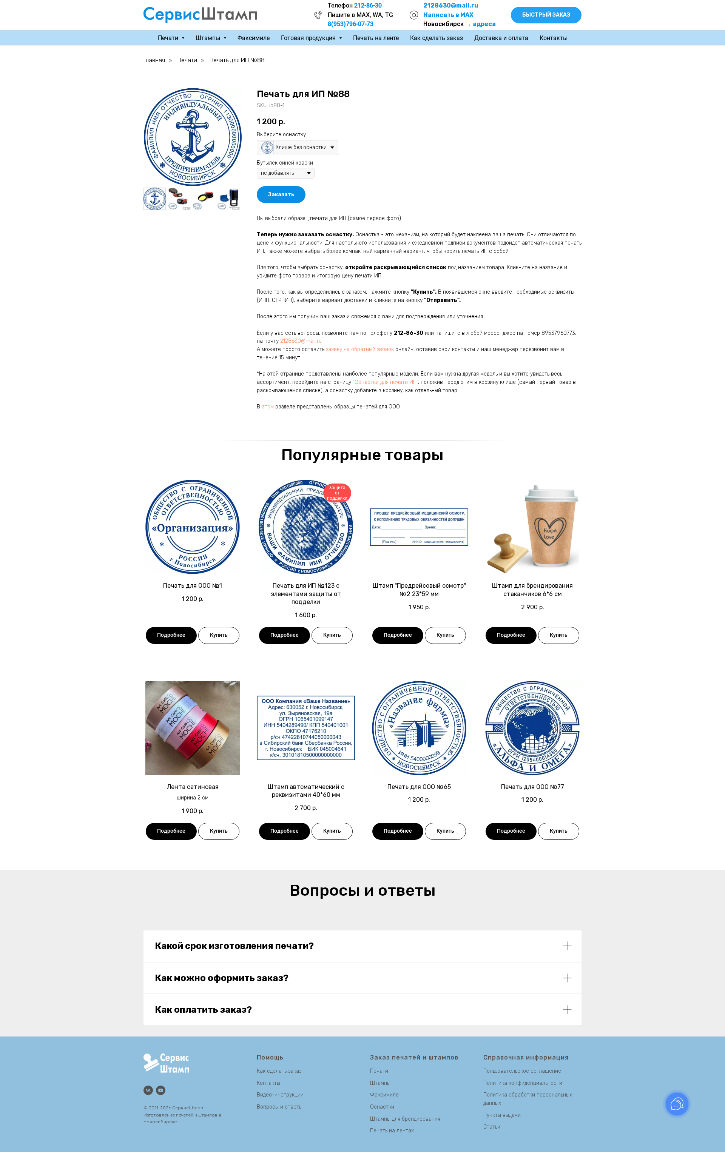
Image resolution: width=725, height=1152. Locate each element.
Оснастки (382, 1107)
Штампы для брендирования (405, 1119)
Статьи (491, 1127)
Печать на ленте (376, 38)
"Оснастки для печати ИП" (385, 382)
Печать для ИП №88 (237, 60)
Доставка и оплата (501, 38)
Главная (154, 60)
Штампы (380, 1083)
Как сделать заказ (436, 38)
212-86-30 (408, 333)
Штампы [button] (209, 38)
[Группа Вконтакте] (148, 1090)
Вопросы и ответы (279, 1107)
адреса (484, 24)
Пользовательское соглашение (522, 1071)
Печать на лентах (392, 1130)
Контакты (554, 38)
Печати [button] (169, 38)
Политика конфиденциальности (522, 1083)
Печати (187, 60)
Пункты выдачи (502, 1115)
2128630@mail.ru (301, 341)
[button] (546, 15)
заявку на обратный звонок (360, 349)
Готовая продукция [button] (309, 38)
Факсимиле (254, 38)
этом (268, 407)
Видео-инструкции (280, 1095)
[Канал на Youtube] (160, 1090)
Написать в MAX (448, 14)
